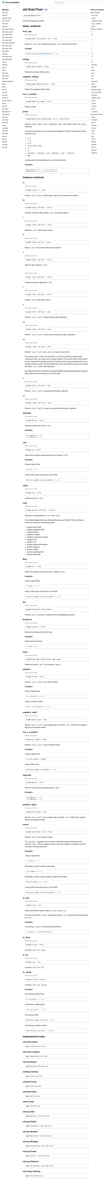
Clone (35, 1042)
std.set (4, 125)
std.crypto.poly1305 (8, 43)
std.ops (4, 106)
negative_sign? (96, 89)
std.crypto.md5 (7, 40)
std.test (4, 139)
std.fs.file (5, 73)
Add (32, 1112)
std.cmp (4, 26)
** (91, 40)
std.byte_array (6, 18)
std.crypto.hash (7, 34)
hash (93, 84)
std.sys (4, 136)
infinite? (93, 87)
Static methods (95, 12)
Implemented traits (96, 114)
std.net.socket (6, 100)
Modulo (34, 1132)
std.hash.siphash (7, 81)
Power (33, 1151)
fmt (92, 78)
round (93, 100)
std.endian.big (6, 56)
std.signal (5, 128)
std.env (4, 62)
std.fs (4, 70)
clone (93, 70)
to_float (93, 106)
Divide (33, 1121)
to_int (93, 109)
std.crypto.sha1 (7, 45)
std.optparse (6, 111)
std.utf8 (4, 147)
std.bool (4, 15)
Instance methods (96, 29)
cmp (92, 73)
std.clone (5, 23)
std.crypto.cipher (7, 32)
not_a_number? (96, 92)
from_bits (94, 15)
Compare (35, 1052)
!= (92, 32)
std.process (6, 114)
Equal (33, 1062)
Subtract (34, 1161)
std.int (4, 84)
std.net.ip (5, 98)
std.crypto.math (7, 37)
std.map (4, 95)
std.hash (5, 78)
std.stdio (5, 131)
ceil (92, 67)
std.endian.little (7, 59)
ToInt (31, 1102)
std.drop (4, 54)
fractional (94, 81)
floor (92, 76)
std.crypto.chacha (8, 29)
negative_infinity (96, 21)
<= (92, 54)
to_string (94, 111)
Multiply (34, 1141)
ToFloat (34, 1072)
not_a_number (96, 23)
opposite (94, 95)
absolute (94, 65)
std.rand (4, 117)
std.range (5, 120)
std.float (4, 65)
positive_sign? (96, 98)
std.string (5, 133)
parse (93, 26)
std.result (5, 122)
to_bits (93, 103)
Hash (34, 1092)
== (92, 56)
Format (33, 1082)
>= (92, 62)
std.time (4, 142)
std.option (5, 109)
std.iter (4, 89)
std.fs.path (5, 76)
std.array (5, 12)
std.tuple (5, 144)
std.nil (4, 103)
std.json (4, 92)
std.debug (5, 51)
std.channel (6, 21)
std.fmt (4, 67)
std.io (4, 87)
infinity (93, 18)
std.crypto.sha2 (7, 48)
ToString (36, 1171)
